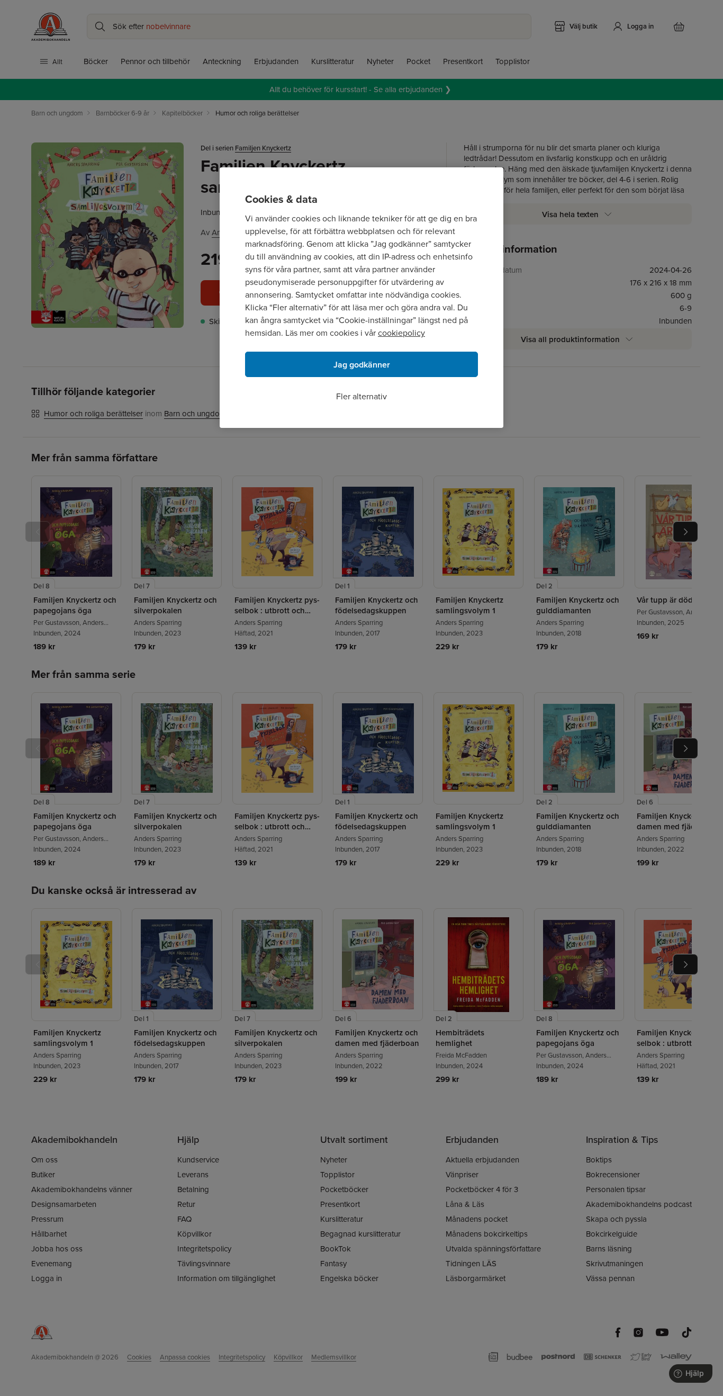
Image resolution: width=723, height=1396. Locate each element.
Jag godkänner (361, 365)
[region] (361, 297)
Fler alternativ (361, 396)
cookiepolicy (401, 332)
